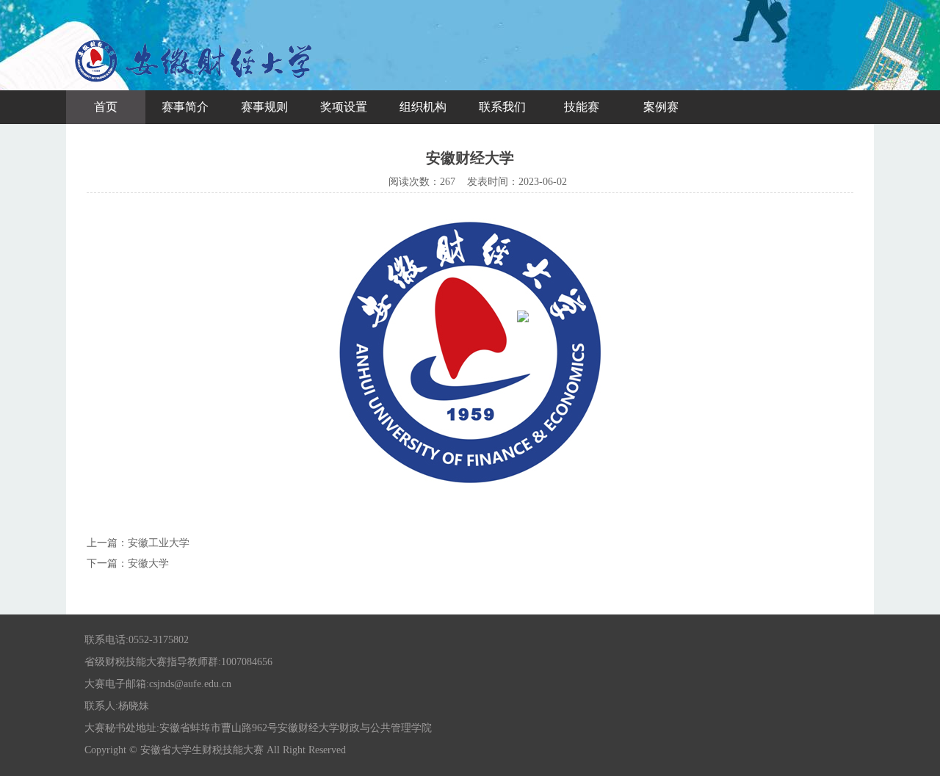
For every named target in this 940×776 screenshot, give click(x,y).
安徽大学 (148, 563)
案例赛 (661, 107)
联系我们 (502, 107)
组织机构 (423, 107)
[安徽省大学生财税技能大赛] (194, 84)
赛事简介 (185, 107)
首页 (106, 107)
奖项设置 (343, 107)
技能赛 (581, 107)
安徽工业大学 (158, 542)
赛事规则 (264, 107)
